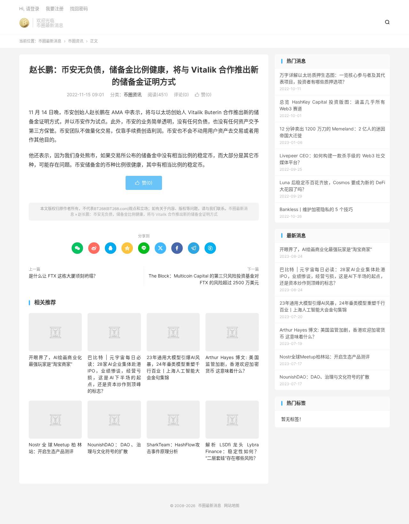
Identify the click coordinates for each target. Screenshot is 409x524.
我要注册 (55, 8)
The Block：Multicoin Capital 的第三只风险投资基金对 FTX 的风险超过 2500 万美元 (204, 279)
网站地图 (231, 505)
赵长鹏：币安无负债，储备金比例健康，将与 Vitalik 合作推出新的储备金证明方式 (148, 214)
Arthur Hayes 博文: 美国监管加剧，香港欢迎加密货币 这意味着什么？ (232, 364)
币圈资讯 (75, 41)
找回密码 (79, 8)
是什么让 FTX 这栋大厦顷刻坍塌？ (63, 275)
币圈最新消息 (24, 23)
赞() (203, 94)
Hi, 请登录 (29, 8)
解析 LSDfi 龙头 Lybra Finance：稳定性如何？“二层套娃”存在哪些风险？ (232, 451)
